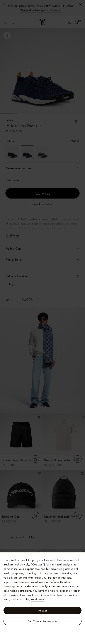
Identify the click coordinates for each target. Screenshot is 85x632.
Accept (42, 610)
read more (37, 599)
